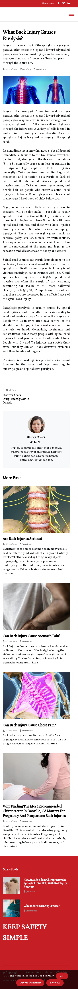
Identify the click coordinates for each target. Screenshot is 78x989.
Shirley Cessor (11, 69)
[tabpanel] (36, 90)
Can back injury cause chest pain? (29, 725)
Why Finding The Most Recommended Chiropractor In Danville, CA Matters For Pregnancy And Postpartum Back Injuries (34, 811)
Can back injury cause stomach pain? (31, 636)
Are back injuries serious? (22, 538)
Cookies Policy (45, 976)
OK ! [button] (62, 976)
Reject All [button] (55, 982)
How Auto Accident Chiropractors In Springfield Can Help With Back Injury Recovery (45, 883)
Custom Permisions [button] (30, 982)
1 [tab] (36, 98)
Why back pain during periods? (42, 906)
